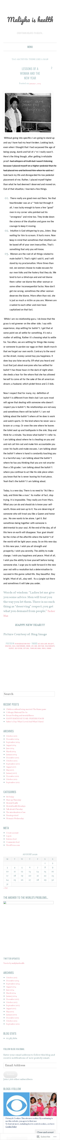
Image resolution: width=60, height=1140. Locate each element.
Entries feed (12, 853)
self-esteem (34, 657)
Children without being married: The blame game (26, 722)
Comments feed (14, 857)
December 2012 (14, 791)
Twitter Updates (13, 973)
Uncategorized (14, 830)
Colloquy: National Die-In (20, 727)
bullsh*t (8, 655)
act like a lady (48, 652)
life (45, 655)
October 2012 (13, 794)
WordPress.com (14, 860)
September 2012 (14, 797)
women (36, 659)
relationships (14, 657)
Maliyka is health (30, 23)
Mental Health (14, 817)
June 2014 (11, 763)
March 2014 (12, 766)
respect (24, 657)
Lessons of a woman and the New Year (30, 82)
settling (43, 657)
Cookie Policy (11, 1127)
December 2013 (14, 772)
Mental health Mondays (19, 820)
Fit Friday (11, 811)
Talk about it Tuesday (17, 824)
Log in (9, 850)
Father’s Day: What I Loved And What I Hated (30, 736)
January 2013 (13, 788)
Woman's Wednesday (17, 833)
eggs (23, 655)
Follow (10, 1089)
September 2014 (14, 757)
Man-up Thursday (16, 814)
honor (41, 655)
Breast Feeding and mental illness (24, 730)
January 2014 (13, 769)
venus (29, 659)
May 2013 (11, 784)
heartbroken (31, 655)
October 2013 (13, 775)
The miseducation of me (24, 652)
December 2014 (14, 754)
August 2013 (12, 781)
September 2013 (14, 778)
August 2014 (12, 760)
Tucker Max (11, 625)
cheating (16, 655)
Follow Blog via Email (13, 1063)
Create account (14, 847)
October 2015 (13, 750)
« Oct (6, 902)
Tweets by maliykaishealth (17, 978)
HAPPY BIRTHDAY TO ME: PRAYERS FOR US (29, 733)
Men (49, 655)
